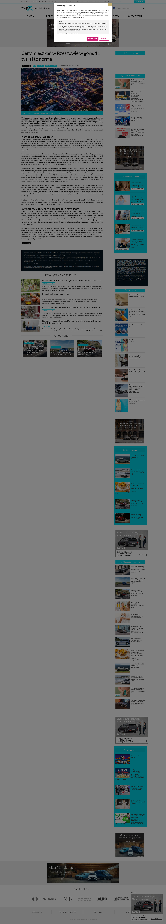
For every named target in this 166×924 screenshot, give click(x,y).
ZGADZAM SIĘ (92, 39)
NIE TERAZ (104, 39)
